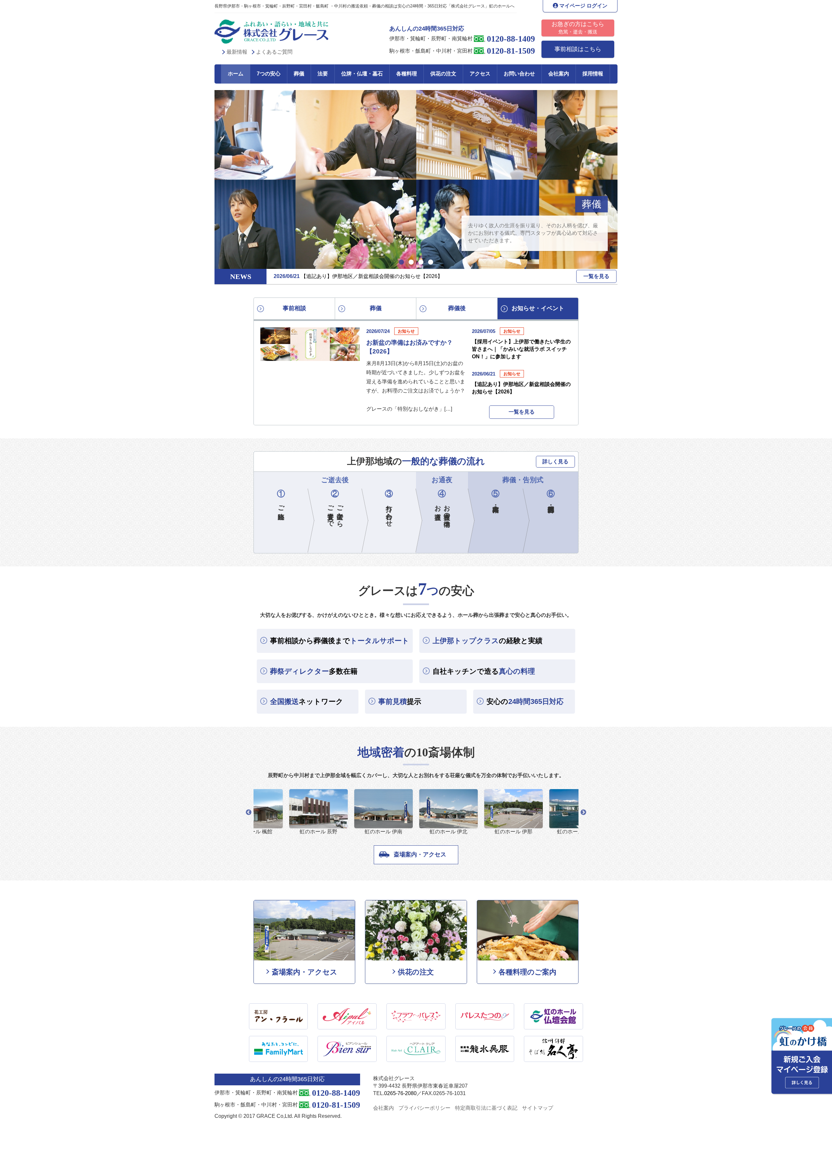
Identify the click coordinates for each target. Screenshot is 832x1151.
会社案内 (558, 73)
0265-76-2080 (400, 1093)
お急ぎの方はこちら (578, 27)
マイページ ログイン (582, 5)
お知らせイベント (538, 308)
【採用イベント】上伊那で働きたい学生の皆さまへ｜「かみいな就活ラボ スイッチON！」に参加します (521, 348)
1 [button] (401, 262)
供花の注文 (443, 73)
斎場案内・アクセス (420, 854)
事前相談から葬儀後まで (339, 641)
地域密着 (581, 204)
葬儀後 (457, 308)
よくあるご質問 (274, 52)
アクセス (480, 73)
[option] (416, 179)
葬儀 (299, 73)
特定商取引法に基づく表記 (486, 1108)
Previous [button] (248, 812)
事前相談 (294, 308)
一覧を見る (596, 276)
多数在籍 (314, 671)
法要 (323, 73)
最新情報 (237, 52)
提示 (399, 701)
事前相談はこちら (577, 49)
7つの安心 (268, 73)
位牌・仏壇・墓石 (362, 73)
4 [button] (430, 262)
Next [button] (583, 812)
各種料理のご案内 (527, 972)
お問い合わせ (519, 73)
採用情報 (592, 73)
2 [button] (411, 262)
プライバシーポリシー (424, 1108)
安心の (525, 701)
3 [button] (421, 262)
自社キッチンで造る (484, 671)
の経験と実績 (487, 641)
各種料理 (406, 73)
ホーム (235, 73)
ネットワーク (306, 701)
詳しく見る (555, 461)
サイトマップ (537, 1108)
